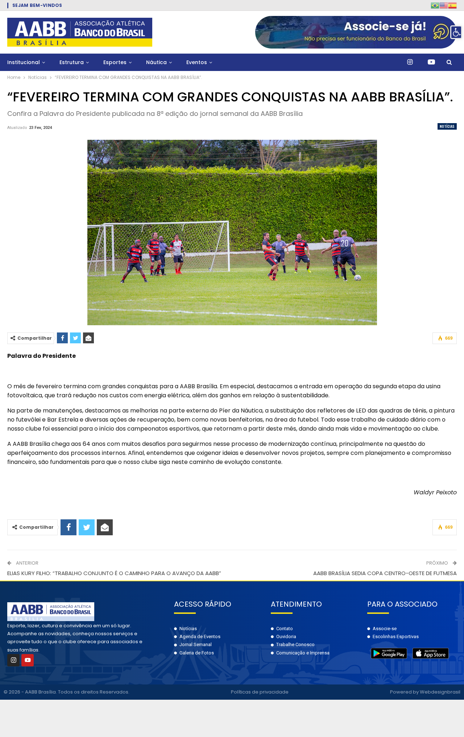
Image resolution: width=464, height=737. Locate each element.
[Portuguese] (435, 5)
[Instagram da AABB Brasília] (409, 62)
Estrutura (71, 62)
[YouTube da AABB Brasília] (431, 62)
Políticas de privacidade (260, 691)
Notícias (447, 126)
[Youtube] (27, 660)
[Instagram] (13, 660)
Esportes (115, 62)
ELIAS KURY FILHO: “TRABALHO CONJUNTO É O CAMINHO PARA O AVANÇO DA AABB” (114, 573)
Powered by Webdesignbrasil (425, 691)
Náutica (156, 62)
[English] (443, 5)
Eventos (196, 62)
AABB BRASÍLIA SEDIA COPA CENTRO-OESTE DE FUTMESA (385, 573)
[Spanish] (452, 5)
